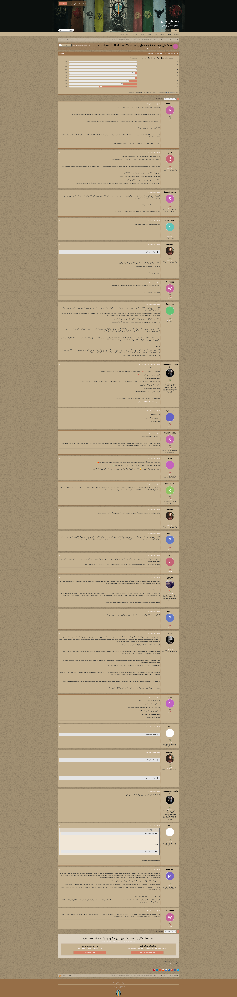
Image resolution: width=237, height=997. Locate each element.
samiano (169, 244)
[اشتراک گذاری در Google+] (172, 970)
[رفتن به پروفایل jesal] (170, 465)
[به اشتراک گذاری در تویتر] (178, 970)
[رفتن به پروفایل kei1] (170, 733)
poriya (169, 533)
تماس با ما (116, 983)
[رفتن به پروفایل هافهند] (170, 562)
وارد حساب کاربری (170, 92)
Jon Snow (170, 304)
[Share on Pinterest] (154, 970)
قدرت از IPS (118, 987)
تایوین (169, 697)
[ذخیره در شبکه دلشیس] (166, 970)
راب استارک (170, 410)
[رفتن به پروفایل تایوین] (170, 703)
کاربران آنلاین (134, 34)
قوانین (149, 34)
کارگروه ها (176, 34)
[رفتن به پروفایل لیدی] (170, 159)
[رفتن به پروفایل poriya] (170, 540)
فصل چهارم (150, 48)
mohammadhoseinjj (170, 365)
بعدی (169, 98)
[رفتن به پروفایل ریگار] (170, 640)
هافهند (169, 555)
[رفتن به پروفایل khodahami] (170, 490)
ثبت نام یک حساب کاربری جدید (147, 952)
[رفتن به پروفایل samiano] (170, 251)
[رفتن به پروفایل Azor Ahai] (175, 46)
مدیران (142, 34)
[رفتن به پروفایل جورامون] (170, 584)
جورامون (170, 577)
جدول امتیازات (124, 34)
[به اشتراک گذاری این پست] (59, 104)
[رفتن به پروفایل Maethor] (170, 876)
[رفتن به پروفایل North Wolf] (170, 227)
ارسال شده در (153, 104)
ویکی (155, 34)
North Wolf (170, 220)
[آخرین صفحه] (165, 99)
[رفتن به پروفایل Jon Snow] (170, 310)
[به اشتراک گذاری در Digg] (169, 970)
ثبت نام (63, 4)
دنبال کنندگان (67, 45)
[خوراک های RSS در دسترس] (60, 976)
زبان (122, 983)
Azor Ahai (165, 48)
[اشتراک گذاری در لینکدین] (157, 970)
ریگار (170, 633)
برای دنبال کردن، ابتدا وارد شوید (80, 45)
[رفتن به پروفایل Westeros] (170, 288)
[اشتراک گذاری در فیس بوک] (175, 970)
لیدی (170, 152)
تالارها (175, 31)
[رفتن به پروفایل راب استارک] (170, 417)
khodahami (170, 484)
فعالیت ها (166, 31)
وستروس (162, 34)
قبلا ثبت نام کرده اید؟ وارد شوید (77, 4)
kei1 (170, 726)
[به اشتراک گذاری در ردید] (163, 970)
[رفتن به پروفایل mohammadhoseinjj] (170, 373)
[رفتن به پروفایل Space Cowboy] (170, 199)
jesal (170, 458)
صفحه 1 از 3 (160, 99)
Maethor (169, 869)
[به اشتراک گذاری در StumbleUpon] (160, 970)
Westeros (170, 282)
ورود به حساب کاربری (90, 952)
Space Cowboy (170, 192)
